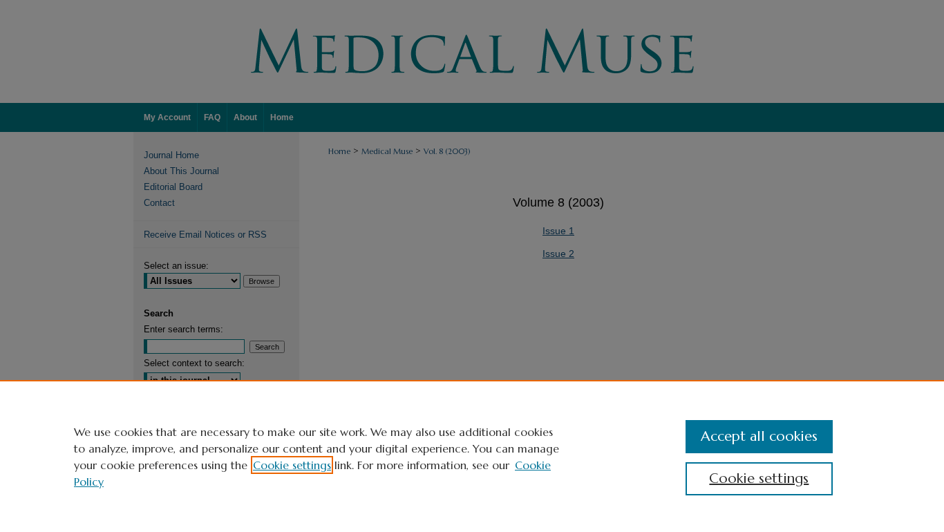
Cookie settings (292, 465)
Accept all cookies (759, 436)
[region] (472, 456)
